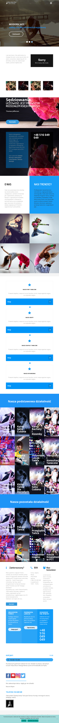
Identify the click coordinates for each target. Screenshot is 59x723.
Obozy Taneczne (52, 528)
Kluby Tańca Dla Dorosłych (23, 488)
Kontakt (12, 122)
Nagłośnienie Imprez (39, 556)
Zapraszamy (31, 627)
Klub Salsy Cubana (36, 487)
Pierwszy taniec (7, 528)
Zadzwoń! (16, 34)
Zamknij (24, 720)
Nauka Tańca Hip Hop (22, 458)
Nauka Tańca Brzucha (51, 429)
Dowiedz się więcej (33, 720)
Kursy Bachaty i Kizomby (37, 430)
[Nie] (57, 719)
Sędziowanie (9, 554)
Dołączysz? (14, 629)
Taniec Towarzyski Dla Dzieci (9, 459)
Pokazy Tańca (21, 528)
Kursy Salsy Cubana (21, 429)
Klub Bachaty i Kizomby (52, 488)
